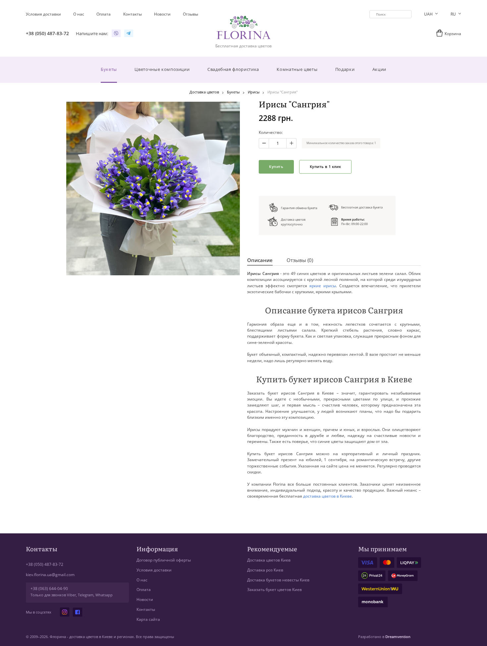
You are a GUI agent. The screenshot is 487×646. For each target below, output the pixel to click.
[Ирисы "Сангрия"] (153, 188)
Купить (276, 166)
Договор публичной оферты (163, 560)
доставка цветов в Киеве (327, 496)
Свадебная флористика (233, 69)
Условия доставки (154, 570)
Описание (260, 260)
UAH (429, 14)
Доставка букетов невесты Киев (278, 580)
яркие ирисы (322, 286)
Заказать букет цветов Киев (274, 589)
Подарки (345, 69)
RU (454, 14)
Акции (379, 69)
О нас (141, 580)
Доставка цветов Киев (269, 560)
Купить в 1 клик (325, 166)
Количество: (271, 132)
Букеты (109, 69)
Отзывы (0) (300, 260)
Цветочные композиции (162, 69)
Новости (144, 599)
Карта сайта (148, 619)
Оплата (143, 589)
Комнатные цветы (297, 69)
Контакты (145, 609)
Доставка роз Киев (265, 570)
